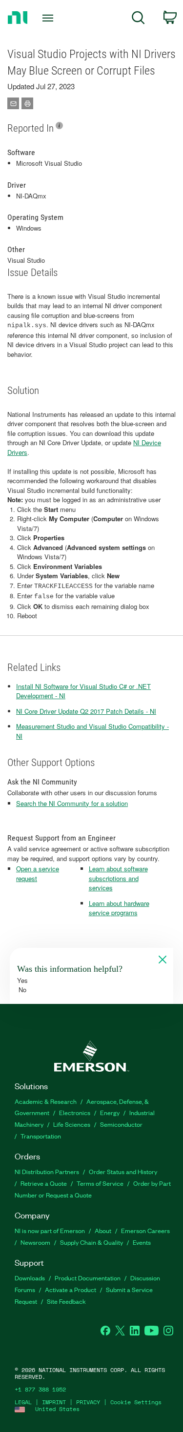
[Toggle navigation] (49, 18)
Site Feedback (66, 1301)
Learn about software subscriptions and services (118, 878)
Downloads (30, 1277)
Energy (110, 1112)
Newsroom (35, 1242)
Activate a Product (70, 1289)
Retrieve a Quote (43, 1183)
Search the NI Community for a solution (72, 803)
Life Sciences (71, 1124)
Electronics (74, 1112)
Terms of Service (100, 1183)
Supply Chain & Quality (91, 1242)
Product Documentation (88, 1277)
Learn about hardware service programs (119, 908)
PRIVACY (88, 1402)
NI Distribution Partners (47, 1171)
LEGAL (23, 1402)
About (103, 1230)
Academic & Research (46, 1101)
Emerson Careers (145, 1230)
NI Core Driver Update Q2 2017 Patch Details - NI (86, 711)
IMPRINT (54, 1402)
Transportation (40, 1135)
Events (142, 1242)
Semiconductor (121, 1124)
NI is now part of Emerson (50, 1230)
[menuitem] (138, 19)
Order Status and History (123, 1171)
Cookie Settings (136, 1402)
